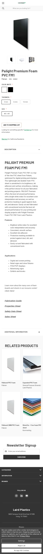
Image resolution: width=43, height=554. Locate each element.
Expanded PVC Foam (30, 383)
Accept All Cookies (21, 550)
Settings (21, 541)
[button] (21, 149)
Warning (4, 139)
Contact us (28, 130)
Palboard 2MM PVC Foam (10, 425)
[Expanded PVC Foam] (32, 364)
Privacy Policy (25, 536)
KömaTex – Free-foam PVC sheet (32, 426)
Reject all (21, 545)
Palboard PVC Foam (8, 383)
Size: (3, 109)
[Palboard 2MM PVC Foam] (11, 407)
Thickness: (6, 97)
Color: (6, 84)
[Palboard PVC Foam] (11, 364)
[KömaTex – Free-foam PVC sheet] (32, 407)
